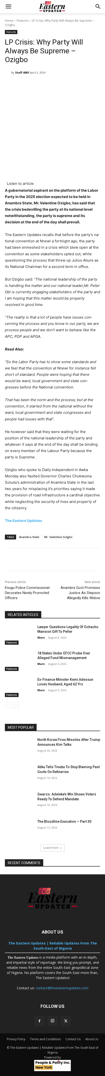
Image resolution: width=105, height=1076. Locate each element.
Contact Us (73, 1039)
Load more (51, 848)
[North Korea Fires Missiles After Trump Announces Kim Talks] (19, 747)
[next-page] (16, 705)
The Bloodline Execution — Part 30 (64, 821)
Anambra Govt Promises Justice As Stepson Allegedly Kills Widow (80, 592)
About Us (91, 1039)
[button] (8, 6)
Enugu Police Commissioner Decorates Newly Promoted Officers (27, 592)
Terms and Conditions (45, 1039)
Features (23, 21)
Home (9, 21)
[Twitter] (66, 1021)
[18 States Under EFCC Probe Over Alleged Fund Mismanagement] (19, 661)
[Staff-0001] (8, 72)
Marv (41, 637)
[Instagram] (52, 1021)
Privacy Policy (16, 1039)
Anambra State (29, 537)
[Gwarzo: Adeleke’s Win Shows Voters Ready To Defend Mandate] (19, 802)
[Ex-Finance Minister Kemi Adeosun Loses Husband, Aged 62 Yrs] (19, 687)
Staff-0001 (22, 72)
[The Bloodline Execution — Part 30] (19, 829)
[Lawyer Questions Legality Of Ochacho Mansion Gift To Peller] (19, 635)
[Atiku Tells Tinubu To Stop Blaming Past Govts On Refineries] (19, 775)
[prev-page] (8, 705)
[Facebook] (39, 1021)
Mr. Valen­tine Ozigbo (58, 537)
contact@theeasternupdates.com (62, 988)
